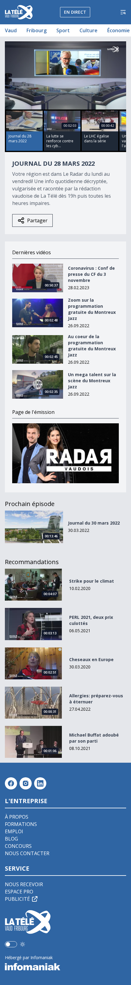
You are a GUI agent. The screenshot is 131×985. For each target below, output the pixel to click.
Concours (18, 846)
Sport (63, 30)
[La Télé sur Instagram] (25, 783)
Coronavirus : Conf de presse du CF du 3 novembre (91, 274)
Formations (21, 824)
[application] (65, 75)
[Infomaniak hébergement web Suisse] (65, 966)
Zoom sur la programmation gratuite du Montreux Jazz (92, 309)
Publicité (17, 899)
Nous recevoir (24, 884)
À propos (16, 816)
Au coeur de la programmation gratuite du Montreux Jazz (92, 346)
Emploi (14, 831)
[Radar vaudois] (65, 453)
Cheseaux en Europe (91, 659)
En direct (75, 12)
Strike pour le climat (91, 581)
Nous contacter (27, 853)
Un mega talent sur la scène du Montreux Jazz (92, 381)
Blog (11, 838)
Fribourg (37, 30)
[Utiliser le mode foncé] (22, 944)
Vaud (11, 30)
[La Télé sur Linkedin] (40, 783)
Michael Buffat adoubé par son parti (94, 738)
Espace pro (19, 891)
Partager (37, 220)
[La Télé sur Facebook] (11, 783)
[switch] (11, 944)
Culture (88, 30)
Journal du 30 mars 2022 (94, 523)
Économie (118, 30)
